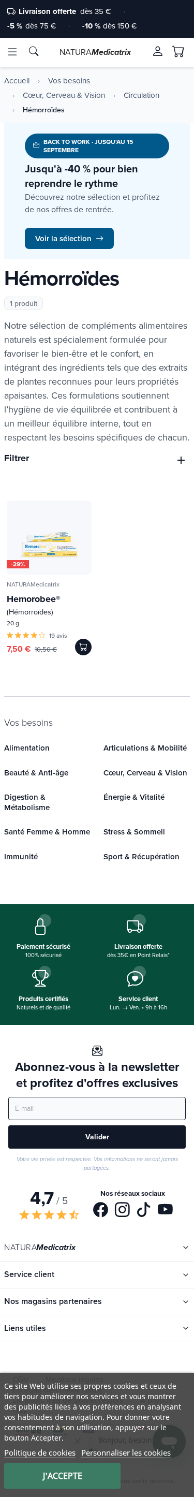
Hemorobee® (34, 604)
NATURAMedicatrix (33, 584)
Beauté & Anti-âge (36, 772)
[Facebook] (100, 1210)
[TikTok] (143, 1210)
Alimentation (27, 747)
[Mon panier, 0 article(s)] (178, 51)
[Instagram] (122, 1210)
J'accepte (62, 1475)
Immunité (21, 856)
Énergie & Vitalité (134, 796)
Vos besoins (69, 81)
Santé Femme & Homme (47, 831)
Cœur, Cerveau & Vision (64, 95)
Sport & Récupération (141, 856)
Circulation (141, 95)
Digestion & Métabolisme (27, 802)
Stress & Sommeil (134, 831)
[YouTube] (165, 1210)
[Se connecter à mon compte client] (157, 51)
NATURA (95, 51)
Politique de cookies (40, 1452)
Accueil (16, 81)
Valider (97, 1137)
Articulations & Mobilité (145, 747)
